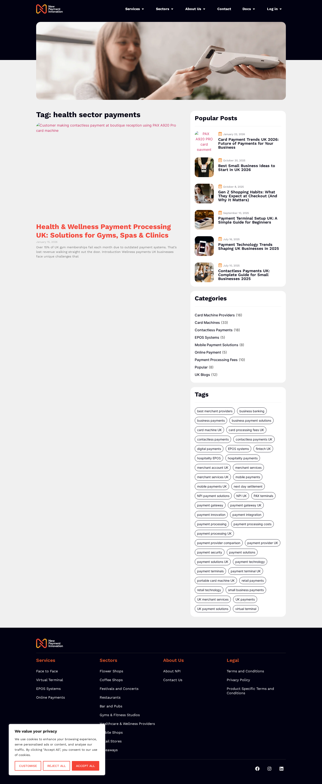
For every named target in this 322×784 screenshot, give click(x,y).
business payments (211, 420)
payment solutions (242, 552)
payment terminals (210, 571)
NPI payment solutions (213, 496)
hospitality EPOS (209, 458)
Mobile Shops (111, 732)
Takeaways (109, 750)
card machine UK (209, 430)
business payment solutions (251, 420)
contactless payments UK (254, 439)
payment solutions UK (212, 562)
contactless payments (213, 439)
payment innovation (211, 514)
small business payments (246, 590)
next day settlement (248, 486)
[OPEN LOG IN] (280, 9)
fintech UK (263, 449)
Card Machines (207, 322)
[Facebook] (257, 768)
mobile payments (247, 477)
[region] (57, 749)
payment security (209, 552)
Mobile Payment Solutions (216, 345)
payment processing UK (214, 533)
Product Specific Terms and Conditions (250, 691)
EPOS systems (238, 449)
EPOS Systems (207, 337)
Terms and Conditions (245, 671)
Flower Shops (111, 671)
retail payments (253, 580)
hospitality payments (243, 458)
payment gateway (210, 505)
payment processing (211, 524)
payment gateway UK (245, 505)
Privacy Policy (238, 680)
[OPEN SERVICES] (143, 9)
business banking (251, 411)
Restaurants (110, 697)
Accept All (85, 766)
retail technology (209, 590)
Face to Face (47, 671)
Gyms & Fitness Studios (120, 715)
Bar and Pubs (111, 706)
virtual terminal (245, 609)
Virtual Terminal (49, 680)
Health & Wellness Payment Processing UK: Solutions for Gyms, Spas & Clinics (103, 230)
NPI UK (241, 496)
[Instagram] (269, 768)
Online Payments (50, 697)
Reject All (56, 766)
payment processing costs (252, 524)
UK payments (245, 599)
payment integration (246, 514)
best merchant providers (214, 411)
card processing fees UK (246, 430)
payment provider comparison (218, 543)
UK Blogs (202, 374)
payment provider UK (262, 543)
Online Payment (208, 352)
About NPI (172, 671)
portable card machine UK (216, 580)
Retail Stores (111, 741)
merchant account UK (212, 467)
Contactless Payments (214, 330)
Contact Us (172, 680)
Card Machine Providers (215, 315)
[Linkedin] (281, 768)
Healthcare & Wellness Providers (127, 724)
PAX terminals (263, 496)
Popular (201, 367)
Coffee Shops (111, 680)
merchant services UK (212, 477)
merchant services (248, 467)
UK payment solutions (212, 609)
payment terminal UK (246, 571)
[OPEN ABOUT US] (204, 9)
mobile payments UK (212, 486)
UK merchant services (212, 599)
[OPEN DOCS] (254, 9)
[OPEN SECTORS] (172, 9)
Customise (28, 766)
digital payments (209, 449)
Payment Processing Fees (216, 360)
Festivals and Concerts (119, 689)
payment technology (250, 562)
